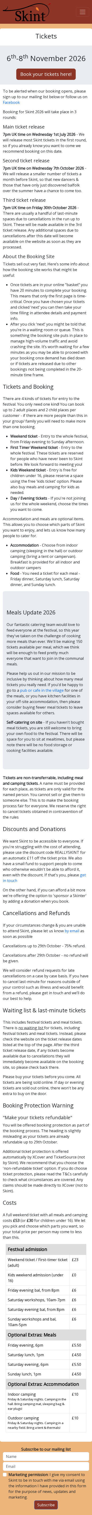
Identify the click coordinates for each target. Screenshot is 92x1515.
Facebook (11, 102)
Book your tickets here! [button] (46, 74)
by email (72, 930)
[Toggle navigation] (82, 12)
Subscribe (46, 1504)
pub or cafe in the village (42, 690)
